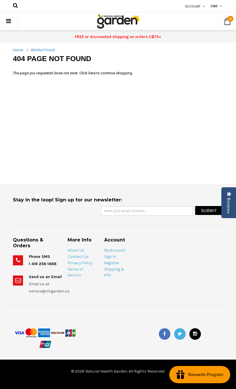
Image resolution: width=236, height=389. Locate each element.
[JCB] (70, 332)
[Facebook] (164, 334)
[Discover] (57, 332)
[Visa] (19, 332)
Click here (87, 73)
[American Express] (44, 332)
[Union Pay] (45, 344)
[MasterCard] (31, 332)
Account (193, 6)
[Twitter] (180, 334)
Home (18, 50)
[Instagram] (195, 334)
